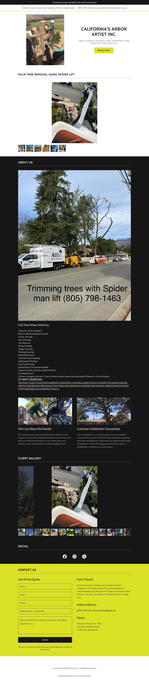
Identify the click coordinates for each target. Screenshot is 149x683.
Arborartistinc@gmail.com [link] (104, 610)
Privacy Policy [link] (58, 647)
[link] (104, 35)
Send (45, 640)
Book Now (104, 50)
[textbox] (45, 586)
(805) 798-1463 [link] (85, 8)
